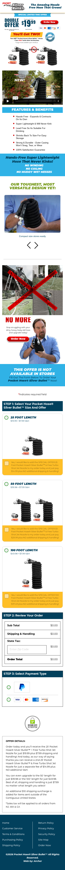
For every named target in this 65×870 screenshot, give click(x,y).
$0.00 (54, 625)
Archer (38, 861)
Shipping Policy (11, 845)
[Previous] (28, 245)
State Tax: (14, 641)
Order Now (44, 845)
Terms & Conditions (13, 834)
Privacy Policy (46, 829)
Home (5, 823)
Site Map (43, 840)
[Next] (36, 245)
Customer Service (12, 829)
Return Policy (46, 823)
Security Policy (46, 834)
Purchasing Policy (12, 840)
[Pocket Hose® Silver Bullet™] (13, 6)
